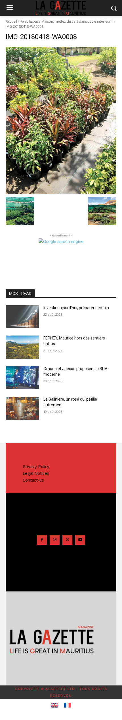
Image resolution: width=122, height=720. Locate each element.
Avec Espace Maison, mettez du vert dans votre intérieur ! (66, 21)
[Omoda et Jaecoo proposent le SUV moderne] (22, 377)
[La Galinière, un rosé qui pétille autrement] (22, 408)
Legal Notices (36, 473)
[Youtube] (80, 540)
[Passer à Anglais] (54, 705)
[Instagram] (55, 540)
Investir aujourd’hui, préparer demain (76, 307)
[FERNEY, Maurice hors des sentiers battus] (22, 347)
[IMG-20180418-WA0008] (61, 120)
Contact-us (33, 480)
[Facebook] (42, 540)
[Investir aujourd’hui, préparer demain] (22, 316)
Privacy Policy (36, 466)
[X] (67, 540)
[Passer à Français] (67, 705)
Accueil (11, 21)
